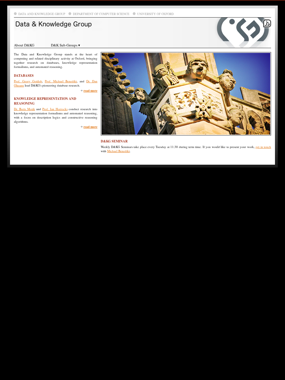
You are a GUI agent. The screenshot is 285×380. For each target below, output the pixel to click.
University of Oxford (155, 14)
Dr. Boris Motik (24, 109)
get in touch (263, 147)
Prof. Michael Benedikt (61, 81)
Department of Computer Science (101, 14)
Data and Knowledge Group (41, 14)
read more (90, 90)
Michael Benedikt (118, 151)
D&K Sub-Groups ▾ (65, 45)
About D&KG (24, 45)
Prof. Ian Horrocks (55, 109)
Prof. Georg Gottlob (28, 81)
